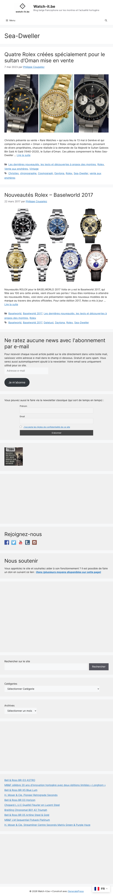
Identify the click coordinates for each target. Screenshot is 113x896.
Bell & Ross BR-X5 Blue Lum (20, 790)
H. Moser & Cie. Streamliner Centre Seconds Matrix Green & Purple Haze (47, 824)
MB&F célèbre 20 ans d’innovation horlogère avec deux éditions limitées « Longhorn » (55, 785)
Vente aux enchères (16, 168)
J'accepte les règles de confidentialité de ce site (47, 427)
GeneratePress (76, 891)
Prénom (23, 406)
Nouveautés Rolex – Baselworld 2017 (48, 195)
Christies (13, 173)
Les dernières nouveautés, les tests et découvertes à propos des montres (52, 164)
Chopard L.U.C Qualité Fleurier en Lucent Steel (32, 805)
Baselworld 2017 (32, 313)
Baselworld (14, 313)
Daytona (59, 173)
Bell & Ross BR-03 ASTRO (19, 780)
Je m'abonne (17, 382)
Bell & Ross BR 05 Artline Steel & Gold (26, 814)
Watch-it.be (44, 6)
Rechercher (98, 666)
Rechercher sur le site (17, 661)
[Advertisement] (56, 498)
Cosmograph (45, 173)
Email (22, 416)
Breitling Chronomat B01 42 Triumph (25, 810)
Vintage (34, 168)
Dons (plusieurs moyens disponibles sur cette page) (68, 572)
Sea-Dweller (81, 173)
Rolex (100, 164)
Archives (9, 705)
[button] (106, 20)
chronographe (28, 173)
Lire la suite (23, 155)
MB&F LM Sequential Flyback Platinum (27, 819)
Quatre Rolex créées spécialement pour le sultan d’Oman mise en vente (54, 57)
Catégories (10, 683)
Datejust (49, 322)
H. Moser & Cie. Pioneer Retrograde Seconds (31, 795)
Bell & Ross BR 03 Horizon (19, 800)
